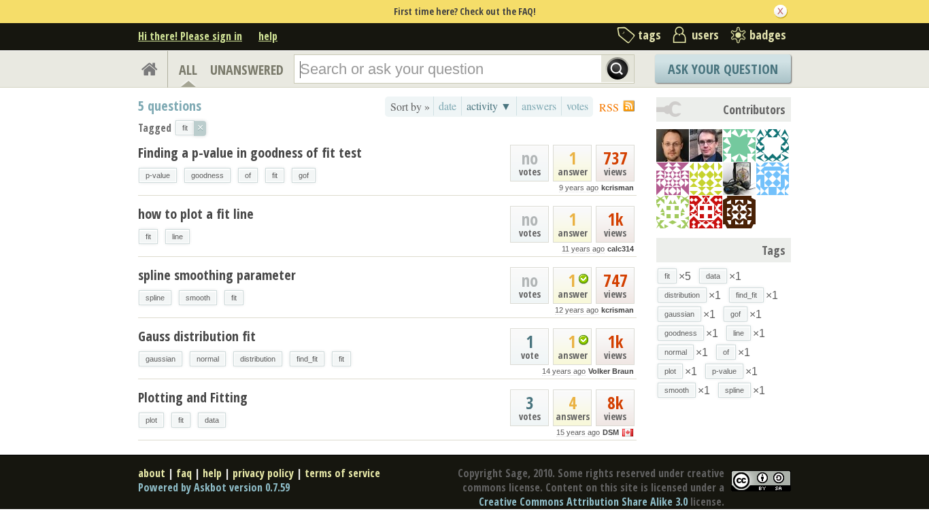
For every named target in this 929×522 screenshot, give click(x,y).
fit (274, 175)
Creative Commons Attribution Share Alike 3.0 (583, 501)
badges (767, 35)
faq (184, 473)
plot (151, 420)
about (151, 473)
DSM (611, 432)
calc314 (620, 249)
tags (649, 35)
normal (208, 359)
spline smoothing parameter (217, 275)
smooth (198, 298)
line (177, 236)
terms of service (342, 473)
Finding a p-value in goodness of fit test (250, 152)
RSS (609, 107)
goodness (207, 175)
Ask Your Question (723, 69)
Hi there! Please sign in (190, 36)
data (212, 420)
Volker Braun (611, 371)
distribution (257, 359)
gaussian (160, 359)
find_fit (307, 359)
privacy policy (263, 473)
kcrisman (617, 188)
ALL (188, 69)
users (705, 35)
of (248, 175)
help (267, 36)
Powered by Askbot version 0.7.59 (214, 487)
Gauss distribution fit (197, 336)
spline (155, 298)
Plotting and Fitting (193, 397)
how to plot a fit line (196, 214)
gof (304, 175)
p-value (158, 175)
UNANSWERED (247, 69)
